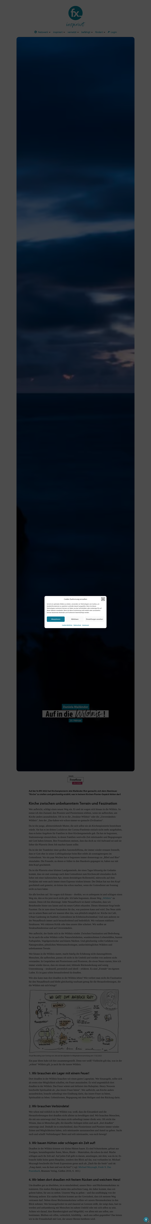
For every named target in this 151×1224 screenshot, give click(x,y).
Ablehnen (74, 619)
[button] (103, 599)
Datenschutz (77, 625)
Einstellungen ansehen (94, 619)
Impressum (85, 625)
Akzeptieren (55, 619)
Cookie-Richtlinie (67, 625)
